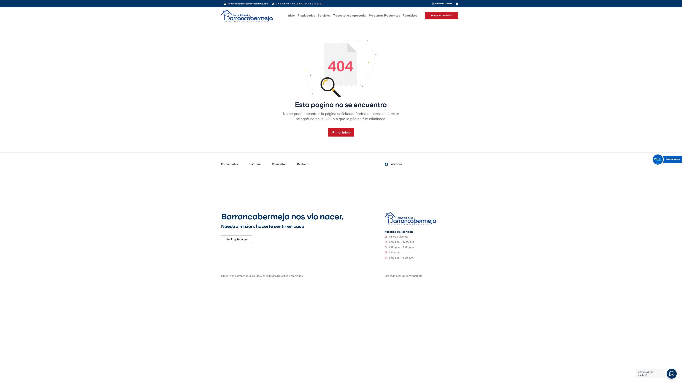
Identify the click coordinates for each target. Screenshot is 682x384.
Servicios (255, 164)
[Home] (247, 16)
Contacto (303, 164)
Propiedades (229, 164)
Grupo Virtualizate (411, 275)
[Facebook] (457, 3)
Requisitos (279, 164)
